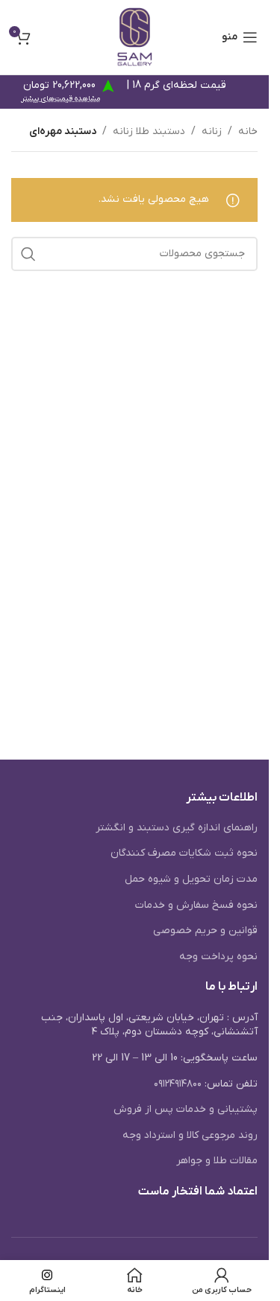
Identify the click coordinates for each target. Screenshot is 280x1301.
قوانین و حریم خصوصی (205, 930)
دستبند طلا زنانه (149, 131)
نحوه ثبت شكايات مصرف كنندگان (184, 853)
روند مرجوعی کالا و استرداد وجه (190, 1135)
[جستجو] (28, 254)
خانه (248, 131)
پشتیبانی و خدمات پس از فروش (185, 1109)
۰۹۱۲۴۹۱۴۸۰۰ (178, 1084)
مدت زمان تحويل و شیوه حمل (191, 879)
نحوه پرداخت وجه (218, 956)
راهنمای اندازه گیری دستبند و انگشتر (177, 828)
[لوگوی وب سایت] (135, 37)
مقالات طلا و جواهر (217, 1161)
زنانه (212, 131)
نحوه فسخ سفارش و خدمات (196, 905)
